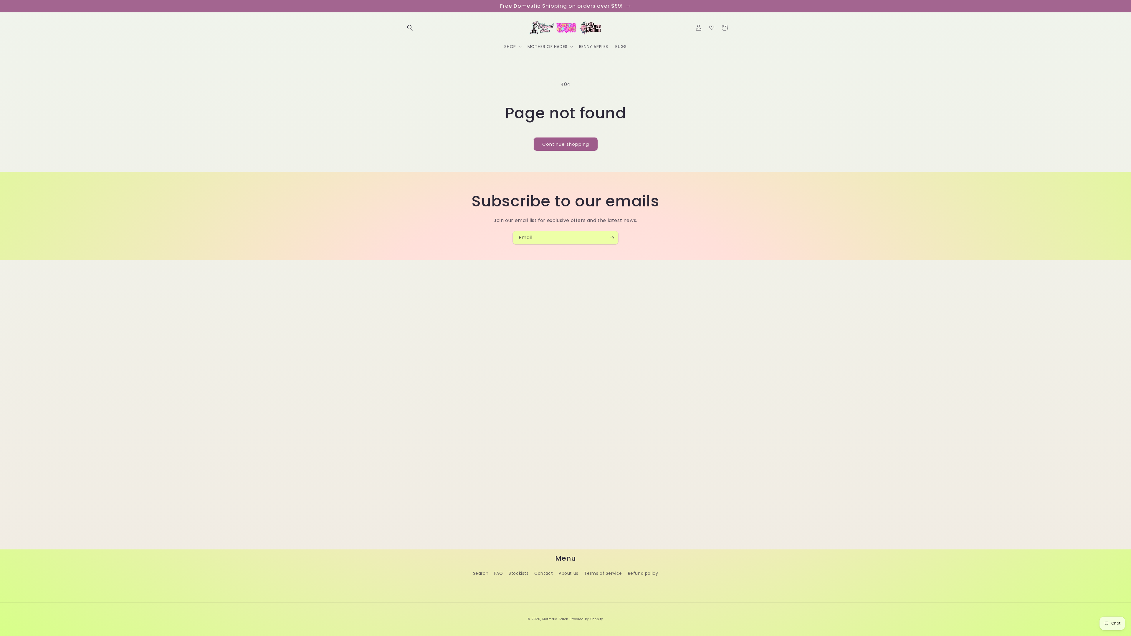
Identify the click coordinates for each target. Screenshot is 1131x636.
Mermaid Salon (555, 619)
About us (568, 573)
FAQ (498, 573)
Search (481, 573)
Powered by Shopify (586, 619)
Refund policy (643, 573)
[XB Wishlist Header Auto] (711, 27)
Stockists (518, 573)
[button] (410, 27)
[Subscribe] (611, 238)
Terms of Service (603, 573)
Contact (543, 573)
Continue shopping (565, 144)
